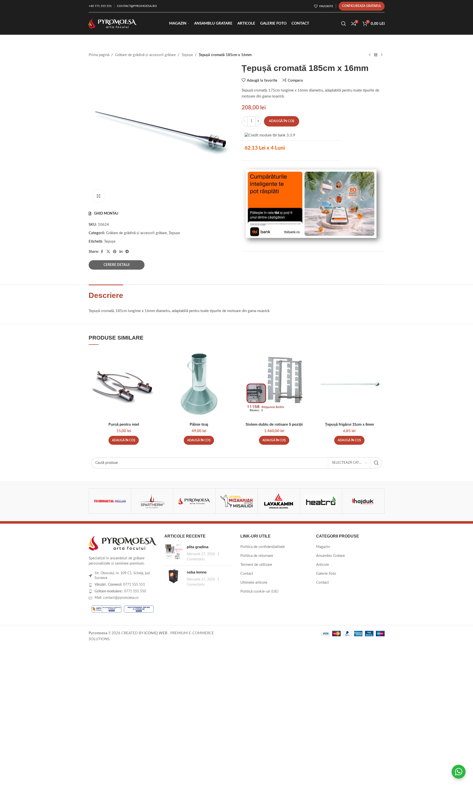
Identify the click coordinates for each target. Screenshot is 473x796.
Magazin (323, 547)
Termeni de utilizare (256, 565)
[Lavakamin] (279, 501)
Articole (322, 565)
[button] (124, 440)
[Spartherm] (152, 501)
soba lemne (197, 572)
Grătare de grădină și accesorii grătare (145, 55)
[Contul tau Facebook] (102, 251)
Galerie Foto (326, 573)
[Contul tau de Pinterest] (114, 251)
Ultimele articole (253, 582)
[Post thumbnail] (173, 553)
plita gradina (197, 547)
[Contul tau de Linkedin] (121, 251)
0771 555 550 (120, 591)
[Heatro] (321, 501)
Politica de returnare (256, 556)
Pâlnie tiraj (199, 424)
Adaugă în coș (281, 121)
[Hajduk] (363, 501)
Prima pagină (99, 55)
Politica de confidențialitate (262, 547)
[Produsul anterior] (370, 55)
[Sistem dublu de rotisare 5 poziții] (274, 384)
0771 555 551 (120, 584)
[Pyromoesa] (194, 501)
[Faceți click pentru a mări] (98, 196)
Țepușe (187, 55)
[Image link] (123, 543)
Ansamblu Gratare (330, 556)
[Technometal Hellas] (110, 501)
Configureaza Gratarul (361, 5)
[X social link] (108, 251)
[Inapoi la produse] (376, 55)
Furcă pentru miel (124, 424)
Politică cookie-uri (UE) (259, 591)
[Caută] (344, 24)
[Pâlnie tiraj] (199, 384)
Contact (246, 573)
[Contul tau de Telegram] (127, 251)
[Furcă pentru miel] (124, 384)
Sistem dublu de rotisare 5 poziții (274, 424)
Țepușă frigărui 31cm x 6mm (349, 424)
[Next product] (382, 55)
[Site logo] (113, 23)
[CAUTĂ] (376, 463)
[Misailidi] (236, 501)
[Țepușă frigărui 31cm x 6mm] (349, 384)
